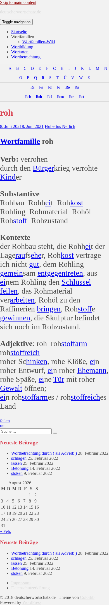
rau (20, 255)
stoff (20, 220)
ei (48, 202)
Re (41, 87)
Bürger (43, 168)
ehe (36, 255)
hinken (36, 361)
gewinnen (15, 317)
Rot (81, 96)
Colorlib (87, 597)
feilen (9, 291)
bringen (49, 308)
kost (76, 202)
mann (97, 370)
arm (81, 343)
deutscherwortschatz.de (20, 11)
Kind (8, 177)
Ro (67, 87)
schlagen (19, 458)
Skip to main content (18, 2)
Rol (49, 96)
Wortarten (20, 51)
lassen (16, 463)
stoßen (17, 473)
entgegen (51, 273)
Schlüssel (76, 282)
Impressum (20, 582)
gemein (11, 273)
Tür (58, 379)
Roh (39, 96)
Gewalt (11, 388)
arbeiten (22, 300)
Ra (32, 87)
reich (32, 352)
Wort (8, 141)
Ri (58, 87)
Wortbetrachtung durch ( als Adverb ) (44, 453)
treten (74, 273)
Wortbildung (22, 46)
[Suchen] (55, 432)
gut (34, 264)
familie (28, 141)
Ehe (83, 370)
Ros (71, 96)
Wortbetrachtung (26, 56)
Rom (60, 96)
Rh (50, 87)
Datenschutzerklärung (30, 587)
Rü (77, 87)
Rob (28, 96)
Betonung (20, 468)
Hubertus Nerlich (60, 126)
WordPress (31, 602)
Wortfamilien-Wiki (38, 41)
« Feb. (5, 531)
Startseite (19, 31)
